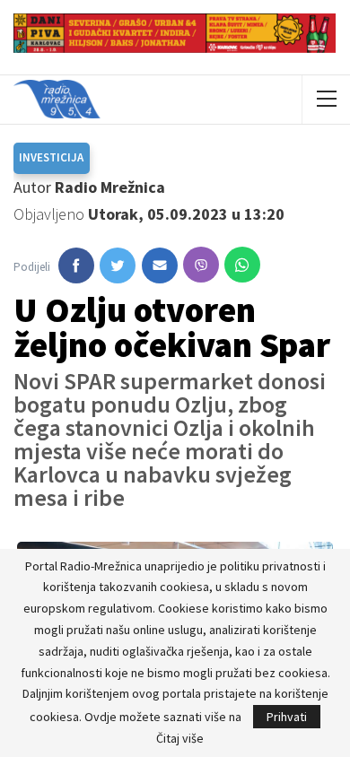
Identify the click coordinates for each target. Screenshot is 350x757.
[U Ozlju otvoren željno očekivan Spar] (76, 265)
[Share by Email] (160, 265)
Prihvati (287, 717)
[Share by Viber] (201, 265)
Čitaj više (180, 738)
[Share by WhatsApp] (242, 265)
